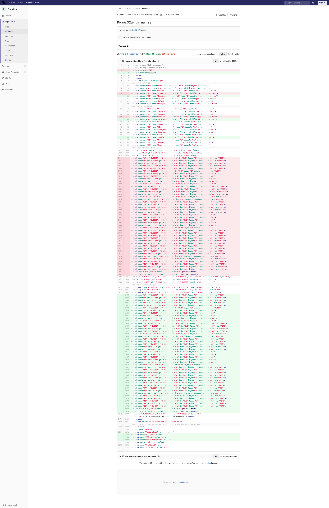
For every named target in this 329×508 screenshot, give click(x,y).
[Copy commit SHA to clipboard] (134, 15)
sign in (181, 482)
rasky (119, 8)
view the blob (205, 463)
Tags (7, 41)
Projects (12, 2)
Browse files (221, 15)
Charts (8, 60)
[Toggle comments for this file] (215, 61)
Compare (9, 55)
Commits (9, 31)
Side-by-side (233, 54)
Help (37, 2)
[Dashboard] (4, 3)
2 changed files (131, 54)
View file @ (228, 61)
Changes (123, 46)
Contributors (10, 46)
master (143, 30)
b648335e (146, 8)
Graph (7, 50)
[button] (14, 505)
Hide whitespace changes (206, 54)
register (172, 482)
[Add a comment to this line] (117, 65)
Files (7, 27)
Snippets (29, 2)
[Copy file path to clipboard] (158, 61)
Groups (20, 2)
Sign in (322, 3)
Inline (223, 54)
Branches (9, 36)
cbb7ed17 (133, 30)
